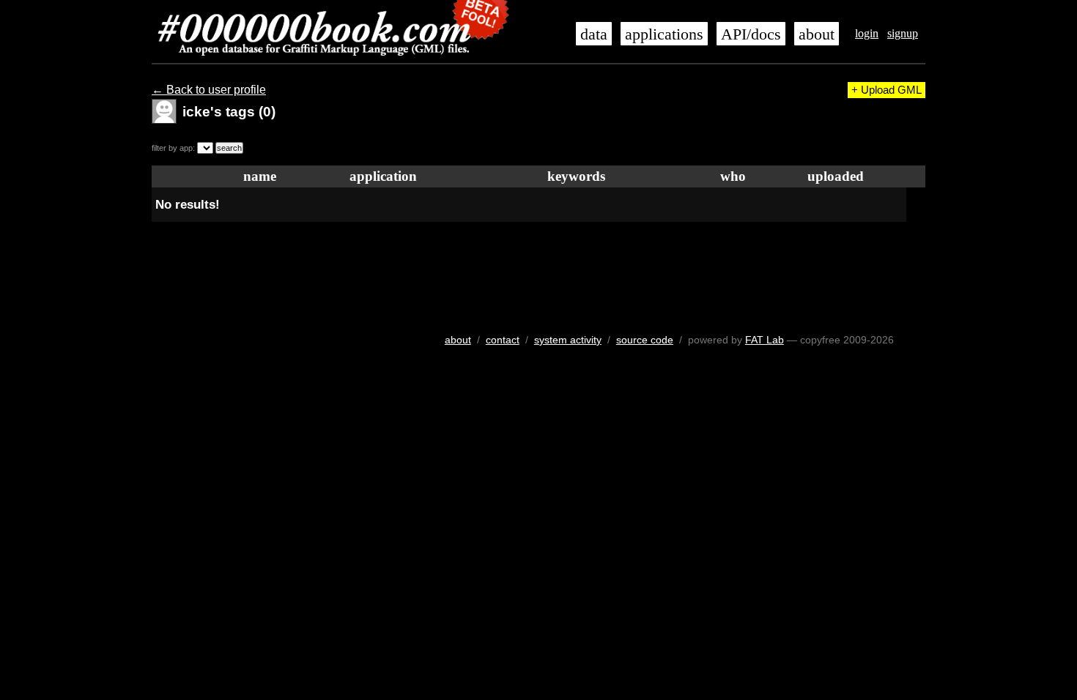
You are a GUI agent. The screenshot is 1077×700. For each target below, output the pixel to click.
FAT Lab (764, 340)
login (866, 33)
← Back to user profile (209, 89)
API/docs (751, 34)
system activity (568, 340)
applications (664, 34)
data (593, 34)
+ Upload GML (886, 90)
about (816, 34)
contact (502, 340)
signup (902, 33)
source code (644, 340)
